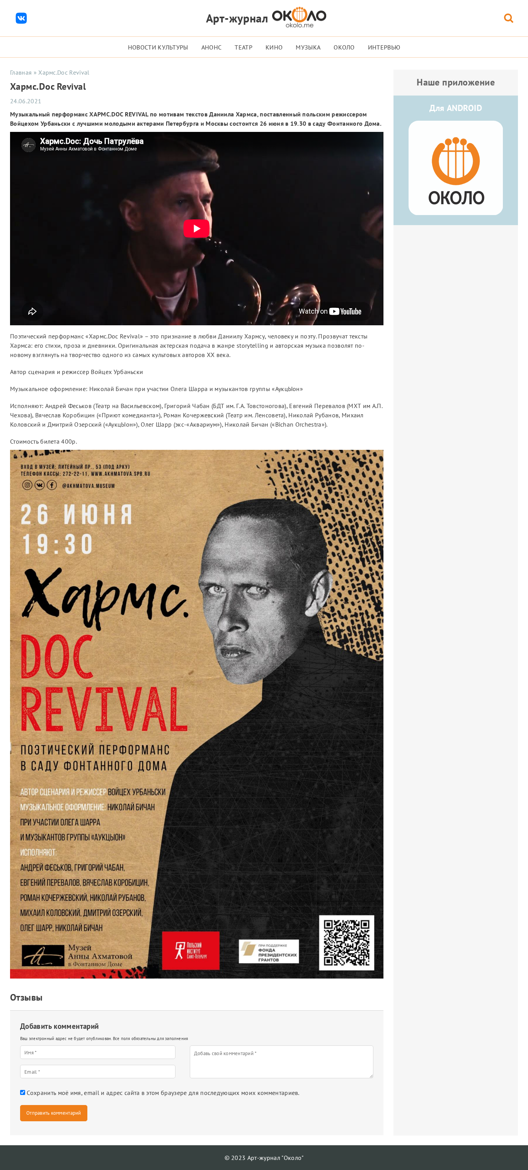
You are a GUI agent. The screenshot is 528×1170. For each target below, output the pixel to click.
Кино (274, 47)
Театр (243, 47)
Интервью (384, 47)
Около (344, 47)
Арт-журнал (237, 18)
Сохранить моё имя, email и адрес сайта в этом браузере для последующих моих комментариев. (163, 1093)
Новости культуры (158, 47)
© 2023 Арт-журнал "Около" (264, 1157)
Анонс (211, 47)
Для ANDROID (455, 107)
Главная (21, 72)
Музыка (308, 47)
